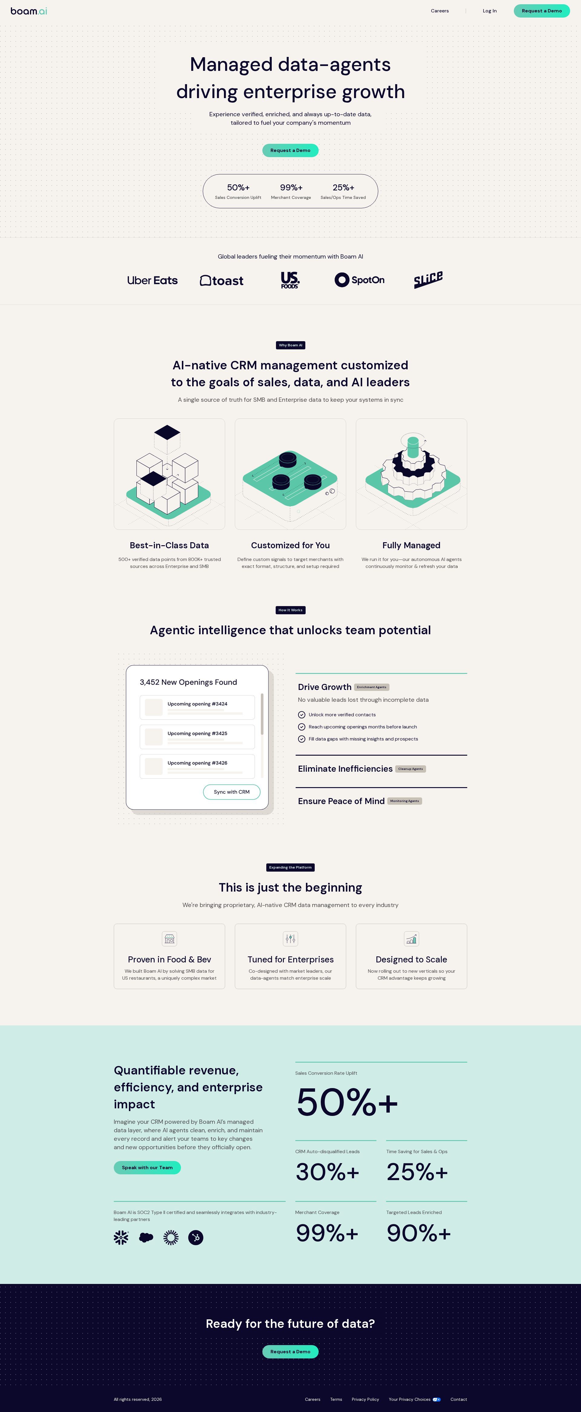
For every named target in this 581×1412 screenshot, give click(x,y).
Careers (440, 11)
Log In (490, 11)
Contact (459, 1399)
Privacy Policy (365, 1399)
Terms (336, 1399)
